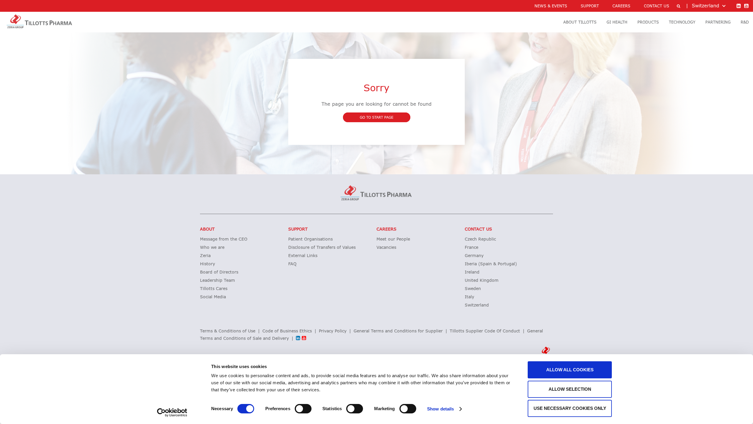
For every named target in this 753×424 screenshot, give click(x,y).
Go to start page (377, 118)
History (207, 264)
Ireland (472, 272)
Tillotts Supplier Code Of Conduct (485, 331)
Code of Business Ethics (287, 331)
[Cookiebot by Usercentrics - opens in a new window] (172, 412)
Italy (469, 297)
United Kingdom (482, 281)
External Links (302, 256)
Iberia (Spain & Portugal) (491, 264)
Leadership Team (217, 281)
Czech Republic (480, 239)
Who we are (212, 248)
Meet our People (393, 239)
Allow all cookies (570, 369)
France (471, 248)
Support (298, 229)
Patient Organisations (310, 239)
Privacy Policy (332, 331)
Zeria (205, 256)
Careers (386, 229)
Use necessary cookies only (570, 408)
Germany (474, 256)
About (207, 229)
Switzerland (477, 305)
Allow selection (570, 389)
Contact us (478, 229)
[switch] (303, 408)
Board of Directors (219, 272)
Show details (440, 408)
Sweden (473, 289)
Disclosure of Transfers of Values (322, 248)
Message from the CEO (223, 239)
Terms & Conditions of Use (227, 331)
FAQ (292, 264)
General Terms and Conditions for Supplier (398, 331)
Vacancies (386, 248)
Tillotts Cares (213, 289)
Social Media (213, 297)
